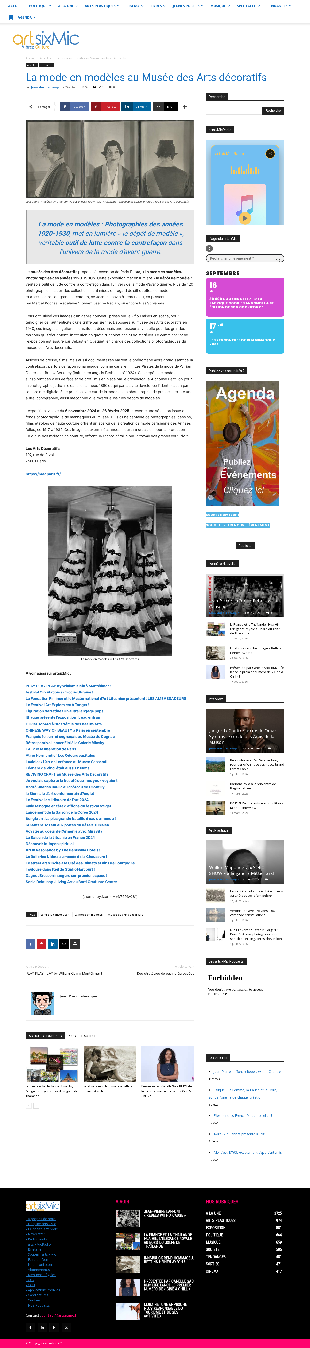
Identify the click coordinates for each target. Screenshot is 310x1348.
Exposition (47, 65)
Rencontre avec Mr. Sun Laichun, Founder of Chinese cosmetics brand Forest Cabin (257, 764)
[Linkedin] (53, 944)
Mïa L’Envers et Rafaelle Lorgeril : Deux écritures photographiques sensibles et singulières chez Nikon (256, 934)
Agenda (24, 17)
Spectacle (246, 5)
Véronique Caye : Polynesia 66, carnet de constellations (252, 912)
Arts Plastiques (100, 5)
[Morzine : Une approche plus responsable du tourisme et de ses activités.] (128, 1311)
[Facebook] (30, 944)
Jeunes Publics (186, 5)
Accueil (15, 5)
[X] (66, 1327)
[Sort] (209, 248)
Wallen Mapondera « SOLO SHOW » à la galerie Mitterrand (241, 870)
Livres (156, 5)
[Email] (64, 944)
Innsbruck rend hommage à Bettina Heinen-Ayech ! (169, 1260)
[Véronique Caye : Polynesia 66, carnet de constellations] (215, 915)
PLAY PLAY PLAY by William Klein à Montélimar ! (64, 973)
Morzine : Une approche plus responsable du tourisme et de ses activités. (165, 1310)
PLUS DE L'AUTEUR (82, 1036)
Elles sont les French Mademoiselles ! (243, 1115)
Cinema (133, 5)
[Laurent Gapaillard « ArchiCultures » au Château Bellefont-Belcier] (215, 895)
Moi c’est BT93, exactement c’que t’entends (248, 1152)
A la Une (66, 5)
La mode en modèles (89, 914)
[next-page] (36, 1106)
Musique (218, 5)
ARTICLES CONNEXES (45, 1036)
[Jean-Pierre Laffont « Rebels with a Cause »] (245, 595)
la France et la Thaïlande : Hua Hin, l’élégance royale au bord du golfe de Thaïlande (52, 1091)
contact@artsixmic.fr (60, 1315)
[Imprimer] (75, 944)
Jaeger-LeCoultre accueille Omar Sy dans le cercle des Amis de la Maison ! (242, 736)
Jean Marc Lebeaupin (46, 87)
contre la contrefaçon (54, 914)
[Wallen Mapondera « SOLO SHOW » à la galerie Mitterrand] (245, 862)
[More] (185, 106)
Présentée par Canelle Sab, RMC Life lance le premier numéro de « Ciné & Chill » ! (166, 1091)
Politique (38, 5)
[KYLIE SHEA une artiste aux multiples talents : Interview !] (215, 808)
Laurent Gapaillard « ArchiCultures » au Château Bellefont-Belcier (256, 893)
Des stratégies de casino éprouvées (165, 973)
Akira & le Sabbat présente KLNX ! (240, 1134)
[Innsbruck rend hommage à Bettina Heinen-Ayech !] (110, 1064)
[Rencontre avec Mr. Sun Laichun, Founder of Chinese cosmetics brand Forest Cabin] (215, 764)
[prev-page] (29, 1106)
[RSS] (54, 1327)
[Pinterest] (41, 944)
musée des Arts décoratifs (125, 914)
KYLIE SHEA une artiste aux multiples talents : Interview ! (256, 805)
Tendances (277, 5)
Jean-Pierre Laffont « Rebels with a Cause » (247, 1071)
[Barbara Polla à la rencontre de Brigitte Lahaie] (215, 788)
